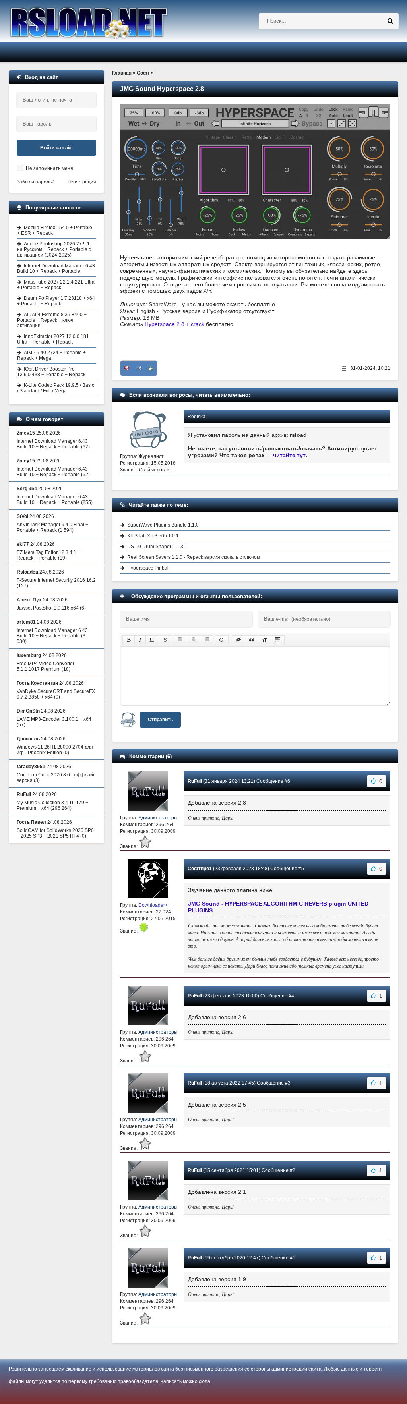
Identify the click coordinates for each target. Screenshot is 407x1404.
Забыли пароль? (35, 182)
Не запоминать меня (49, 168)
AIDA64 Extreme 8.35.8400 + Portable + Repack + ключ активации (52, 320)
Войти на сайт (56, 148)
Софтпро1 (200, 868)
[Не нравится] (126, 368)
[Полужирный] (128, 639)
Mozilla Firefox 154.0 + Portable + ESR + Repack (54, 230)
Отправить (160, 719)
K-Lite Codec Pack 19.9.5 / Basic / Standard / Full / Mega (55, 388)
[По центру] (193, 639)
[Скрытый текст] (238, 639)
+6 (138, 368)
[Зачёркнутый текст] (165, 639)
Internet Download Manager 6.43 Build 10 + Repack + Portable (56, 268)
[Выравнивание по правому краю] (206, 639)
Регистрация (82, 182)
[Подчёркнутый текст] (152, 639)
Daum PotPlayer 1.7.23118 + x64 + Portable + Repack (56, 301)
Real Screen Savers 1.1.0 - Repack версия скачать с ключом (193, 557)
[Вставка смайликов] (222, 639)
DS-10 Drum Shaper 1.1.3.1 (157, 546)
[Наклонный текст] (140, 639)
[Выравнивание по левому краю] (180, 639)
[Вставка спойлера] (278, 639)
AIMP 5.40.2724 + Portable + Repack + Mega (51, 355)
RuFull (195, 781)
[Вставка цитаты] (251, 639)
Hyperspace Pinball (148, 568)
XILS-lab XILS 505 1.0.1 (153, 536)
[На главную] (109, 21)
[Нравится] (150, 368)
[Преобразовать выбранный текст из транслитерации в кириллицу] (264, 639)
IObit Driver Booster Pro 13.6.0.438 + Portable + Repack (51, 371)
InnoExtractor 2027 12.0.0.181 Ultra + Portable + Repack (53, 339)
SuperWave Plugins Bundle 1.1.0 (163, 525)
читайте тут (289, 455)
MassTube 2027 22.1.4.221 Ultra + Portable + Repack (56, 284)
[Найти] (390, 21)
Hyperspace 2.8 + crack (174, 324)
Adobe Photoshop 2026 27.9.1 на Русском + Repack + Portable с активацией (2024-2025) (54, 249)
